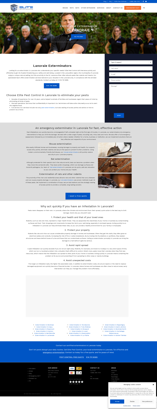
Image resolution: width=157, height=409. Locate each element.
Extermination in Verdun (44, 331)
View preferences (147, 401)
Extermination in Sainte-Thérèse (114, 335)
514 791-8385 (78, 36)
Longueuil (114, 381)
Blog (104, 1)
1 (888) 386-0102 (134, 1)
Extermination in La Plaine (79, 335)
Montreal (114, 370)
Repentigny (114, 376)
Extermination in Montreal (44, 325)
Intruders (32, 368)
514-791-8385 (94, 378)
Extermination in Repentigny (115, 325)
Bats (77, 8)
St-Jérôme (114, 374)
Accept (117, 401)
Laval (112, 372)
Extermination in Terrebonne (80, 325)
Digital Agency (45, 393)
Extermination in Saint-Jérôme (115, 327)
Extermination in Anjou (45, 327)
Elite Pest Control (53, 370)
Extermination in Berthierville (44, 333)
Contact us (117, 8)
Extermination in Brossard (80, 329)
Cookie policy (127, 405)
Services (100, 8)
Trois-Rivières (115, 379)
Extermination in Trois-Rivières (79, 327)
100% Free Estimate (120, 1)
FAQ (110, 1)
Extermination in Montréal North (114, 329)
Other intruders (88, 8)
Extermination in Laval (80, 331)
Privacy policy (136, 405)
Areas (31, 371)
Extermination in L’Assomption (79, 333)
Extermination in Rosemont (44, 329)
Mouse (65, 8)
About (108, 8)
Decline (132, 401)
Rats (72, 8)
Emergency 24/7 (132, 8)
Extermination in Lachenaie (44, 335)
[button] (153, 384)
